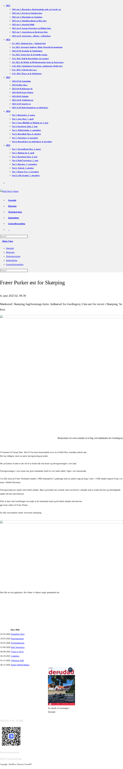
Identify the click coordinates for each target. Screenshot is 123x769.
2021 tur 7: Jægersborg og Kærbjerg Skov (30, 32)
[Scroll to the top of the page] (1, 767)
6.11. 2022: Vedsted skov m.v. (24, 70)
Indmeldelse (11, 260)
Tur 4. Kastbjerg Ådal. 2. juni (25, 126)
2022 (8, 40)
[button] (2, 619)
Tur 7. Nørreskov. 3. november (25, 138)
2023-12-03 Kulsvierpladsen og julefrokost (30, 108)
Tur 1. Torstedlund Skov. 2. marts (26, 149)
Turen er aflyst (17, 652)
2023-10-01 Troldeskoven (22, 100)
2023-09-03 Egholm (20, 96)
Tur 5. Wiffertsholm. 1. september (26, 130)
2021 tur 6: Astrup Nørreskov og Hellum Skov (31, 28)
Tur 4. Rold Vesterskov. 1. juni (25, 160)
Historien (10, 252)
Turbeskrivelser (13, 256)
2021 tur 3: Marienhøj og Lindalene (27, 17)
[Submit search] (30, 270)
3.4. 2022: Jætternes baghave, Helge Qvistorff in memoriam (37, 47)
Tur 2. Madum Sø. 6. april (23, 153)
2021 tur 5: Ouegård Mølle (23, 25)
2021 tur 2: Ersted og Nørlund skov (27, 13)
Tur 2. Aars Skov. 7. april (23, 119)
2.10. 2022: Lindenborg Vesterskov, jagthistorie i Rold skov (37, 66)
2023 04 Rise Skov (19, 85)
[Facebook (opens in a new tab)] (7, 183)
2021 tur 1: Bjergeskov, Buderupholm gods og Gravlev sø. (36, 9)
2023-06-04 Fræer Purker (22, 92)
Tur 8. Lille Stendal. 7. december (26, 175)
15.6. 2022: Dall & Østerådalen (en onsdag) (30, 59)
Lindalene (15, 656)
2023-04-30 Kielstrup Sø (22, 89)
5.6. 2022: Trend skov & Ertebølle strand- (30, 55)
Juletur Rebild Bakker (20, 665)
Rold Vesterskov (18, 647)
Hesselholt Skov (18, 634)
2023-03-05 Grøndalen (21, 81)
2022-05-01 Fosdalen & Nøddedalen (27, 51)
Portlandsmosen (17, 643)
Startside (10, 248)
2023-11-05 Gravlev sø (21, 104)
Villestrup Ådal (17, 660)
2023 (8, 77)
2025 (8, 145)
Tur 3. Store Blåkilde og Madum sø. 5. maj (30, 123)
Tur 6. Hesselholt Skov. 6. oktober (26, 134)
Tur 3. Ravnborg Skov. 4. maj (24, 157)
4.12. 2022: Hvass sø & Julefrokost (27, 74)
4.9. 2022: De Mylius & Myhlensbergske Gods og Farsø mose (38, 62)
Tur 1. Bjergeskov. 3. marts (23, 115)
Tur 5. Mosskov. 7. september (24, 164)
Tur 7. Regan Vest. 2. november (25, 172)
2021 (8, 5)
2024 (8, 111)
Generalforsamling (14, 264)
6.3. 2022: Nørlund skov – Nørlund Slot (29, 43)
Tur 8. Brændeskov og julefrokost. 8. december (32, 142)
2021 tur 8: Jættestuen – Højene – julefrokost (31, 36)
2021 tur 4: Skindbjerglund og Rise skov (29, 21)
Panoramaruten (17, 639)
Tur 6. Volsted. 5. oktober (23, 168)
